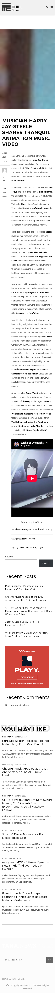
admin (4, 181)
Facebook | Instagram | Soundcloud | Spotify (32, 529)
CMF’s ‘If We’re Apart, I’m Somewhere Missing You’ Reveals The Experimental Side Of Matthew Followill (28, 611)
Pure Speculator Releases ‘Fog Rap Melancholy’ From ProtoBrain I (25, 742)
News (24, 539)
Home (5, 979)
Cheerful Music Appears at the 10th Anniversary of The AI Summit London (25, 772)
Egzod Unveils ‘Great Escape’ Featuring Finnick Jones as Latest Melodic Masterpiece (24, 897)
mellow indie (30, 547)
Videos (31, 539)
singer (40, 547)
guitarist (20, 547)
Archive (12, 979)
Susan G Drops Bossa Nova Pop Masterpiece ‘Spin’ (23, 836)
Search (9, 556)
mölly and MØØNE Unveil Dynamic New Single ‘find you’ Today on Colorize (26, 866)
